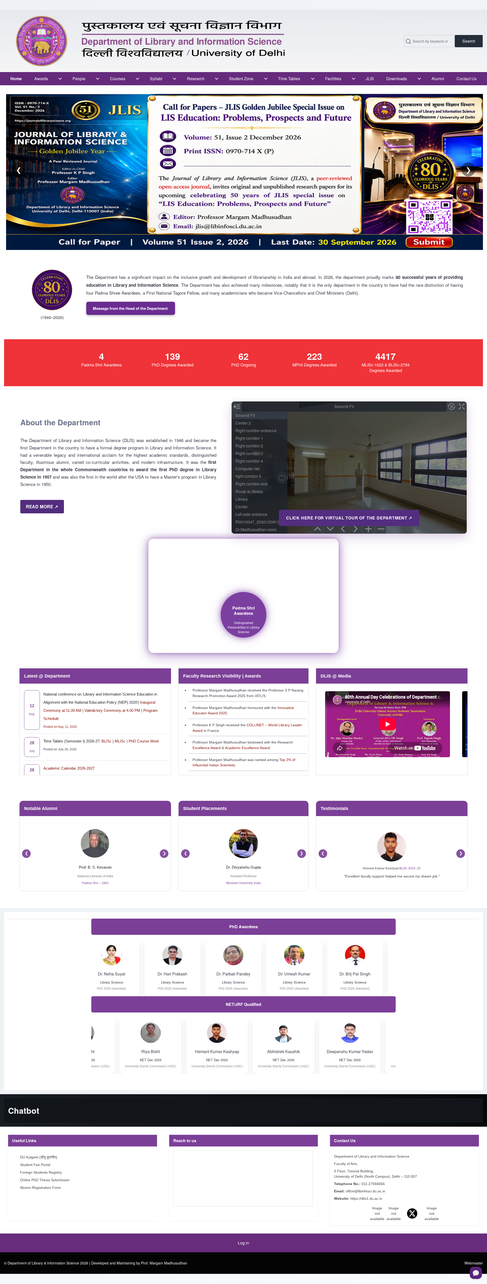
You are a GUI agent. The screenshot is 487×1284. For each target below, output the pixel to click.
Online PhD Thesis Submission (46, 1180)
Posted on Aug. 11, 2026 (60, 727)
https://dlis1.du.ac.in (366, 1198)
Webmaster (473, 1262)
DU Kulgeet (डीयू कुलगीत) (39, 1157)
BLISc (106, 741)
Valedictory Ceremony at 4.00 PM (112, 710)
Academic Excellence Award (247, 748)
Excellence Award (207, 748)
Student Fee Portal (35, 1165)
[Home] (153, 41)
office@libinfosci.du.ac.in (366, 1191)
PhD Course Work (144, 741)
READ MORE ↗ (42, 506)
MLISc (120, 741)
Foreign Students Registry (41, 1172)
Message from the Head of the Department (131, 308)
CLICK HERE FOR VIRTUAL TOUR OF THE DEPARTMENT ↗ (349, 518)
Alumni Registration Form (41, 1188)
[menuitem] (16, 78)
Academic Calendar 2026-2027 (69, 768)
